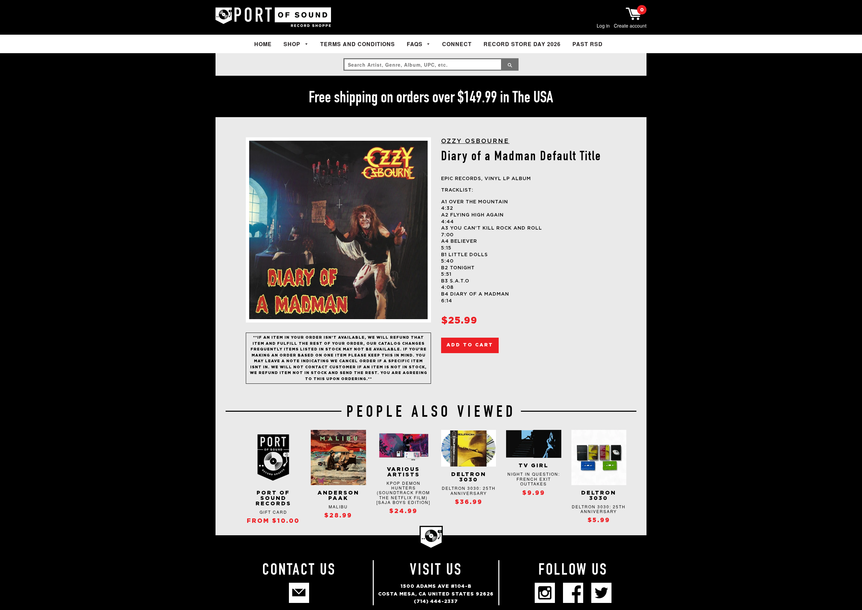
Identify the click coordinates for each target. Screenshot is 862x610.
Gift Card (273, 512)
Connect (457, 44)
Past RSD (587, 44)
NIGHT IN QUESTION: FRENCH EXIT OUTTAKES (533, 478)
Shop (293, 44)
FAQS (415, 44)
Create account (630, 25)
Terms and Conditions (357, 44)
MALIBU (338, 506)
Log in (603, 25)
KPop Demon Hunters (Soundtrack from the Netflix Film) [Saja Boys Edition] (403, 492)
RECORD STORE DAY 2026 (522, 44)
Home (263, 44)
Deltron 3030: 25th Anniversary (469, 490)
